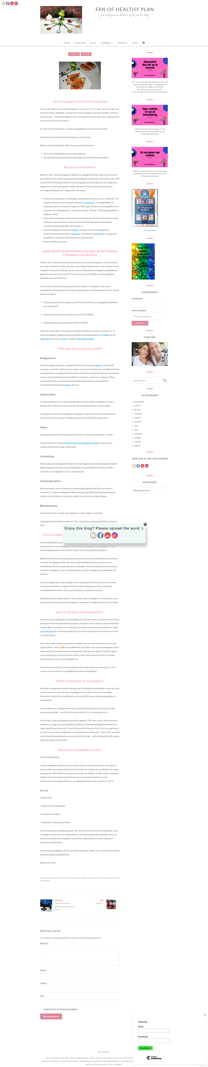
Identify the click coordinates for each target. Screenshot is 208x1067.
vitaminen (138, 433)
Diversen (106, 43)
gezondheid (139, 401)
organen (137, 417)
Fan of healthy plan (125, 9)
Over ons (80, 43)
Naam (43, 970)
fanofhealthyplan (51, 878)
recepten (74, 54)
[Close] (205, 1015)
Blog (93, 43)
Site (42, 996)
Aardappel (92, 878)
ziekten (137, 445)
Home (67, 43)
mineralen (138, 413)
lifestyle (137, 409)
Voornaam (137, 299)
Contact (122, 43)
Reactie (44, 943)
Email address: (139, 310)
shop (136, 425)
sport (136, 429)
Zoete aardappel (105, 878)
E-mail (44, 983)
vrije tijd (137, 441)
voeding (86, 54)
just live (137, 405)
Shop (135, 43)
